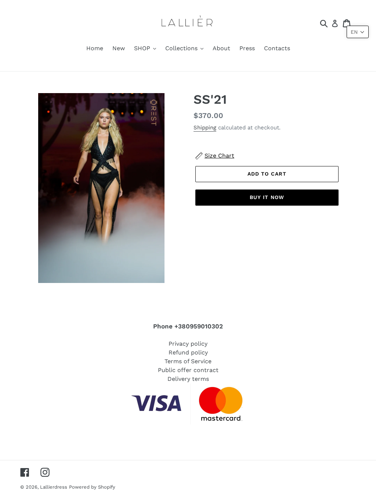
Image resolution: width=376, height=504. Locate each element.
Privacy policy (188, 343)
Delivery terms (188, 378)
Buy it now (267, 197)
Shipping (205, 127)
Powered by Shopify (92, 487)
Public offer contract (188, 370)
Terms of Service (188, 361)
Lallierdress (53, 487)
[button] (357, 32)
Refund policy (188, 352)
